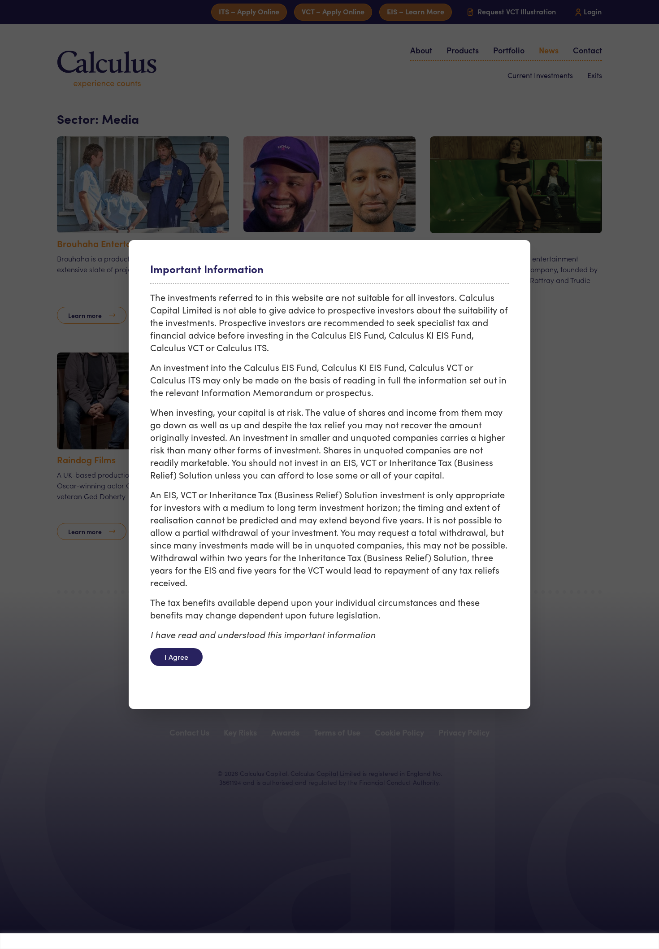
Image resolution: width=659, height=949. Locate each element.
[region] (329, 941)
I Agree (176, 657)
